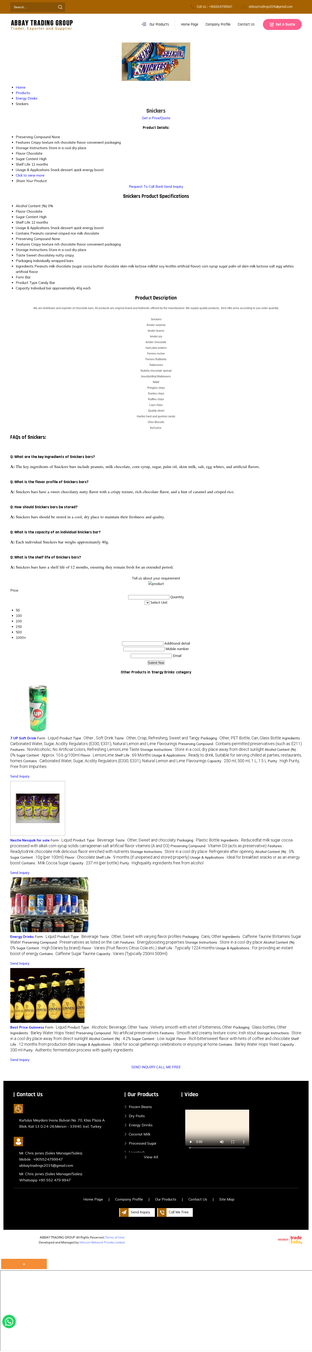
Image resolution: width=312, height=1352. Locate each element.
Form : (47, 738)
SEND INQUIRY (143, 1067)
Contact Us (246, 24)
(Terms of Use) (114, 1237)
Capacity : (237, 761)
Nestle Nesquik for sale (30, 840)
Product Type (26, 282)
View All (151, 1157)
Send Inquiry (173, 186)
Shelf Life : (133, 755)
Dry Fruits (137, 1116)
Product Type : (86, 738)
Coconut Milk (140, 1134)
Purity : (162, 863)
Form (20, 277)
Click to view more (30, 175)
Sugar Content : (47, 755)
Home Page (189, 24)
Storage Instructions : (202, 749)
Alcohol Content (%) (31, 206)
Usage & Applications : (147, 1044)
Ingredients (25, 266)
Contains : (114, 761)
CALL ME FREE (168, 1067)
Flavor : (97, 755)
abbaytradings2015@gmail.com (271, 7)
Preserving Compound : (240, 744)
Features (23, 244)
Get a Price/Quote (156, 118)
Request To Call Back (146, 186)
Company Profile (218, 24)
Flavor (21, 211)
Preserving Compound (33, 239)
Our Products (159, 24)
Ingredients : (42, 1033)
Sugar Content (27, 217)
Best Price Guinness (27, 1027)
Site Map (226, 1199)
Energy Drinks (22, 936)
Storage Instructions (32, 250)
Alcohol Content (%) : (274, 851)
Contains (22, 233)
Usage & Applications (33, 228)
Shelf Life (23, 222)
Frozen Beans (140, 1106)
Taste (20, 255)
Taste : (157, 738)
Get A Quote (285, 24)
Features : (74, 749)
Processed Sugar (142, 1143)
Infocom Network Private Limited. (102, 1242)
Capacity (23, 288)
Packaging (24, 261)
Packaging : (241, 738)
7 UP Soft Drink (23, 738)
